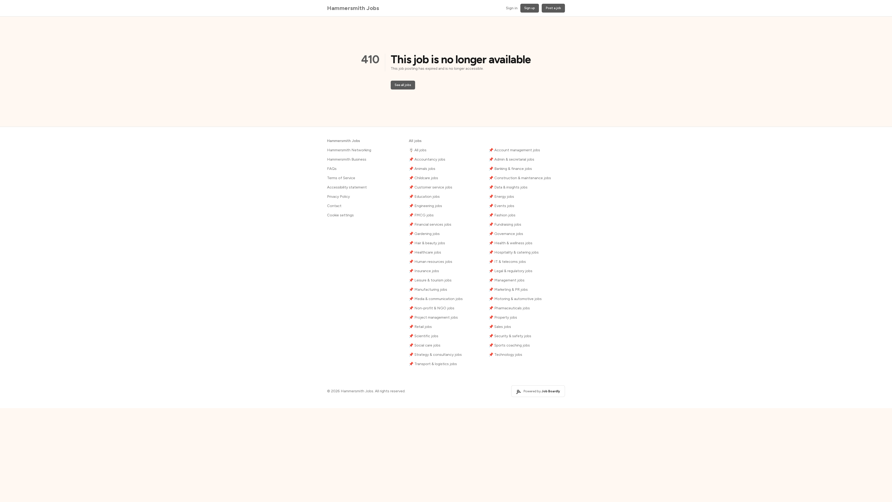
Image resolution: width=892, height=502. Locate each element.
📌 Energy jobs (501, 196)
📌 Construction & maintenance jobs (520, 178)
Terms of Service (341, 178)
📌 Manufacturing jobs (428, 289)
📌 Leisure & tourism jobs (430, 280)
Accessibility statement (347, 187)
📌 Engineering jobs (425, 206)
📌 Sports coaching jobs (509, 345)
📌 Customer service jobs (430, 187)
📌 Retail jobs (420, 326)
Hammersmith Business (346, 159)
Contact (334, 206)
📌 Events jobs (501, 206)
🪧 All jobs (417, 150)
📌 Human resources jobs (430, 261)
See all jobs (403, 85)
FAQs (332, 168)
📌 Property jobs (503, 317)
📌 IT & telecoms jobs (507, 261)
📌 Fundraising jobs (505, 224)
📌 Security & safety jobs (510, 336)
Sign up (529, 8)
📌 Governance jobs (506, 233)
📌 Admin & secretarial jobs (511, 159)
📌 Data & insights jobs (508, 187)
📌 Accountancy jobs (427, 159)
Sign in (512, 8)
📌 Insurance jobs (424, 271)
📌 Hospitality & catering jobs (514, 252)
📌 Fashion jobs (502, 215)
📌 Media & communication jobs (436, 299)
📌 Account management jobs (514, 150)
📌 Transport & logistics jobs (433, 364)
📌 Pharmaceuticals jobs (509, 308)
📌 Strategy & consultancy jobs (435, 354)
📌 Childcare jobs (423, 178)
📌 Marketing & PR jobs (508, 289)
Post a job (553, 8)
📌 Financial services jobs (430, 224)
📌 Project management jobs (433, 317)
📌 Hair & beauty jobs (427, 243)
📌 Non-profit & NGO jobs (431, 308)
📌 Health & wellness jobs (510, 243)
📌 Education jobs (424, 196)
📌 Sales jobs (500, 326)
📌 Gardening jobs (424, 233)
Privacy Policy (338, 196)
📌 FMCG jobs (421, 215)
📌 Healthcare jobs (425, 252)
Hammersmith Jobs (353, 8)
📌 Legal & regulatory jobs (510, 271)
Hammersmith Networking (349, 150)
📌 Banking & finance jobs (510, 168)
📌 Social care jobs (424, 345)
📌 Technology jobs (505, 354)
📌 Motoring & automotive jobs (515, 299)
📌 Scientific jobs (423, 336)
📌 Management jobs (507, 280)
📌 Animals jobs (422, 168)
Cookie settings (340, 215)
